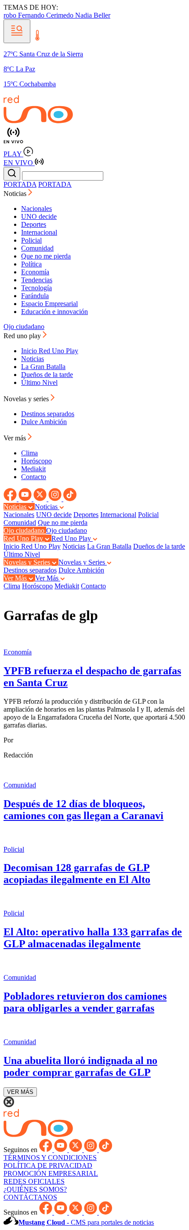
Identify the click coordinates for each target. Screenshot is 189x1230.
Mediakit (33, 469)
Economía (35, 272)
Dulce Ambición (44, 421)
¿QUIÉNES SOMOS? (35, 1189)
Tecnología (36, 288)
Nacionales (36, 208)
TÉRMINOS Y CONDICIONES (50, 1157)
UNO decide (39, 216)
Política (31, 264)
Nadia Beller (92, 15)
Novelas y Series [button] (28, 562)
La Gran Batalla (43, 366)
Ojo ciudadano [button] (25, 530)
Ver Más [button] (16, 578)
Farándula (35, 295)
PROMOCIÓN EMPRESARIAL (51, 1173)
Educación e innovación (54, 311)
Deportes (33, 224)
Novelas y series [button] (27, 399)
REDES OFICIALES (34, 1181)
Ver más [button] (16, 438)
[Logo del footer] (38, 1134)
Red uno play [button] (23, 336)
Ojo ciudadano (24, 326)
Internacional (39, 232)
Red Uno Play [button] (24, 538)
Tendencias (36, 280)
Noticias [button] (16, 193)
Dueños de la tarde (47, 374)
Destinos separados (47, 413)
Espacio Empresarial (49, 303)
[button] (17, 31)
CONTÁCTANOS (30, 1197)
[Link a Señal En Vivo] (94, 136)
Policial (31, 240)
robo (11, 15)
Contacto (33, 476)
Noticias (32, 358)
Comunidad (37, 248)
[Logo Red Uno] (38, 121)
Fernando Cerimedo (46, 15)
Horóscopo (36, 461)
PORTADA (20, 184)
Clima (29, 453)
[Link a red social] (11, 498)
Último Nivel (39, 382)
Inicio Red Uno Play (49, 351)
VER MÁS (20, 1092)
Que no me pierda (46, 256)
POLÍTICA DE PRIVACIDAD (48, 1165)
